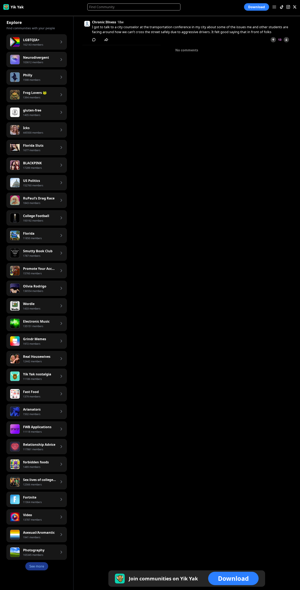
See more (36, 566)
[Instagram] (288, 7)
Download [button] (256, 7)
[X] (295, 7)
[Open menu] (274, 7)
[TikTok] (282, 7)
